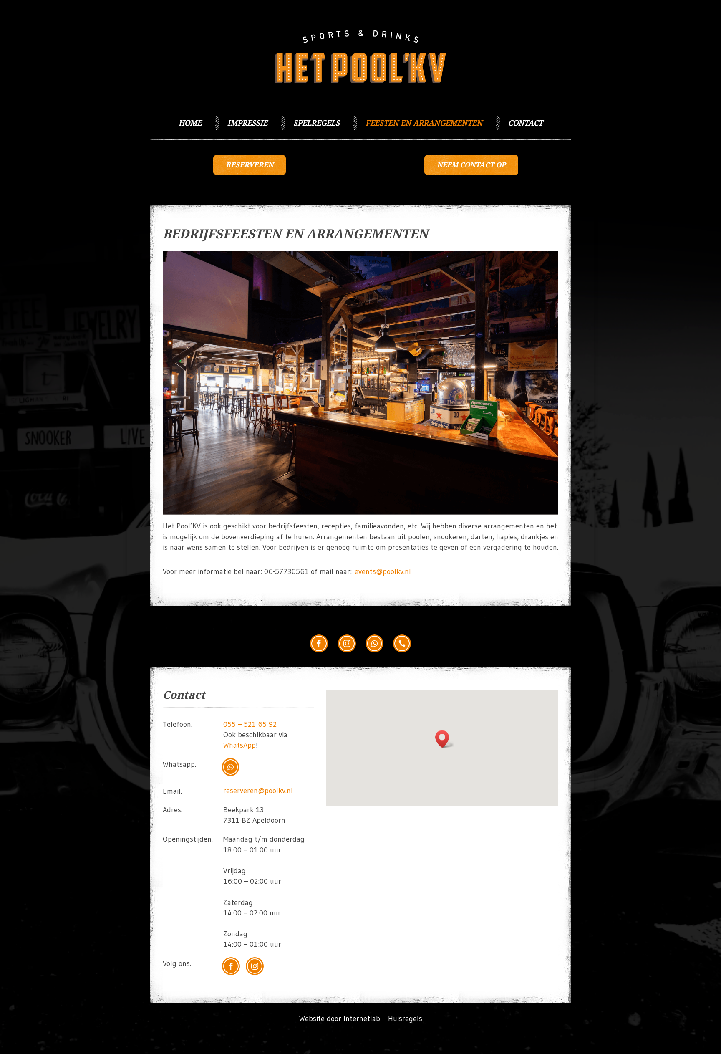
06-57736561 (286, 571)
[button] (444, 739)
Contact (525, 123)
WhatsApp (239, 745)
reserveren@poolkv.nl (258, 790)
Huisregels (405, 1018)
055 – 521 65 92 (250, 724)
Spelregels (316, 123)
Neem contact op (471, 165)
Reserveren (249, 165)
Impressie (247, 123)
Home (190, 123)
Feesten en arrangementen (424, 123)
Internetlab (361, 1018)
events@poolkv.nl (383, 571)
